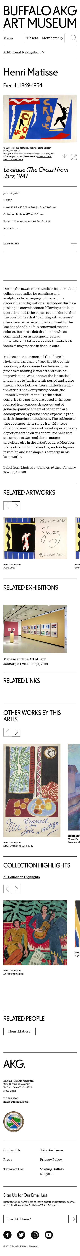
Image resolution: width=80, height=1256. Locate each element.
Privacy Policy (51, 1159)
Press (7, 1159)
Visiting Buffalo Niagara (52, 1171)
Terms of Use (13, 1169)
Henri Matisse (30, 71)
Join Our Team (51, 1150)
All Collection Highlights (21, 877)
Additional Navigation (22, 52)
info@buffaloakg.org (15, 1101)
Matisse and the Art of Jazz (24, 659)
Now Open (9, 1090)
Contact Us (11, 1150)
